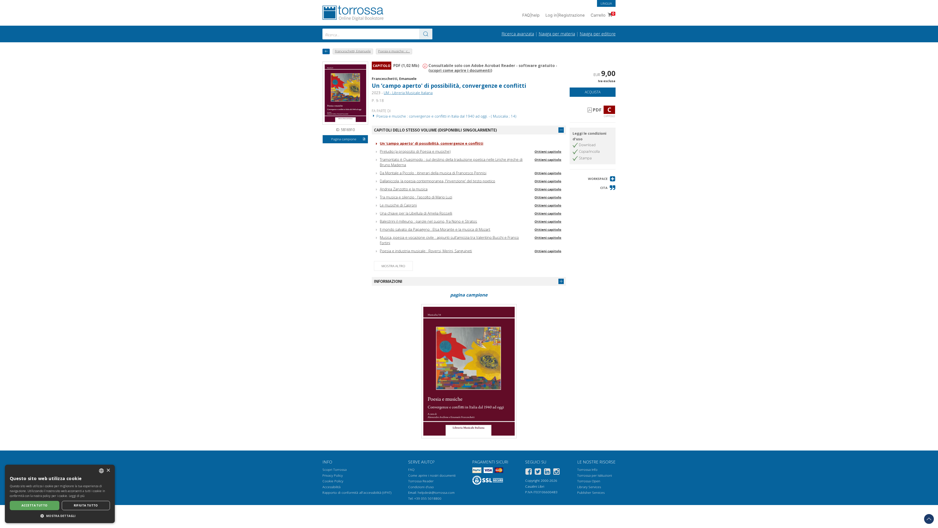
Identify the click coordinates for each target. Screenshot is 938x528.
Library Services (589, 487)
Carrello (602, 14)
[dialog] (60, 494)
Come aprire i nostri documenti (432, 475)
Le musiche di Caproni (398, 205)
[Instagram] (556, 472)
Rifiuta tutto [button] (86, 505)
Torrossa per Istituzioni (594, 475)
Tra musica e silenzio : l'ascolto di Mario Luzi (416, 197)
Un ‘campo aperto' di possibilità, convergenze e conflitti (431, 143)
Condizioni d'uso (421, 487)
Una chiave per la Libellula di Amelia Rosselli (416, 213)
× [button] (108, 470)
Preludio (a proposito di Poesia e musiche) (415, 151)
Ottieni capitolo (547, 151)
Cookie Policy (332, 481)
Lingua (606, 3)
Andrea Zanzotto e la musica (403, 189)
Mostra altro (393, 266)
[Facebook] (528, 472)
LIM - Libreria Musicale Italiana (408, 92)
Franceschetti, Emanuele (394, 78)
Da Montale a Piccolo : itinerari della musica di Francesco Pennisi (433, 172)
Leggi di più (77, 496)
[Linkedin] (547, 472)
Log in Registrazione (565, 15)
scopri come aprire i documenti (460, 70)
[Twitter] (538, 472)
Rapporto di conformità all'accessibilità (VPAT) (356, 492)
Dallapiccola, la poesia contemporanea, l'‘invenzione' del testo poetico (437, 180)
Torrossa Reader (421, 481)
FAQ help (531, 15)
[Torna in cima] (929, 519)
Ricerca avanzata (517, 34)
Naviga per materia (557, 34)
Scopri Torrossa (334, 469)
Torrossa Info (587, 469)
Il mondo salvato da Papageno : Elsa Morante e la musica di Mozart (435, 229)
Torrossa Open (588, 481)
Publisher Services (591, 492)
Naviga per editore (598, 34)
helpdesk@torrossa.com (436, 492)
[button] (602, 178)
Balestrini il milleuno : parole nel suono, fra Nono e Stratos (428, 221)
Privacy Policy (332, 475)
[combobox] (377, 34)
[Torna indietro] (326, 51)
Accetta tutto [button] (34, 505)
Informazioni (388, 281)
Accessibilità (331, 487)
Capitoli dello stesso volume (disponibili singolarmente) (435, 130)
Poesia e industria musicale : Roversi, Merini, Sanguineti (426, 250)
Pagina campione (343, 139)
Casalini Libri (534, 486)
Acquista (592, 92)
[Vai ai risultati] (425, 34)
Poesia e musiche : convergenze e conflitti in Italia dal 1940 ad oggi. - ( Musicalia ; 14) (445, 116)
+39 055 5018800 (427, 498)
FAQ (411, 469)
